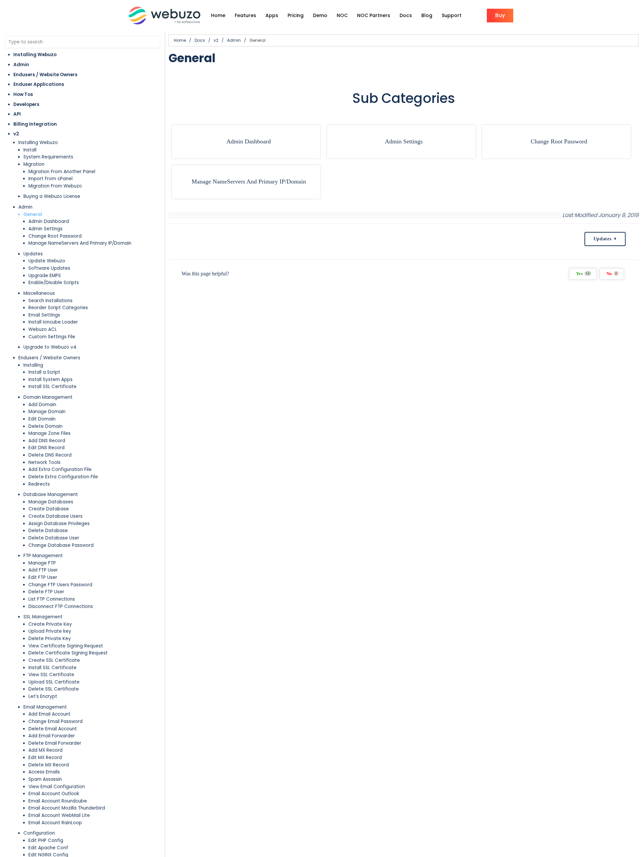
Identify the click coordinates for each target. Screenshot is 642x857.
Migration (33, 164)
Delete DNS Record (50, 455)
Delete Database (48, 530)
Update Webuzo (46, 261)
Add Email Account (49, 714)
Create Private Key (50, 624)
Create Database (48, 509)
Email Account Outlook (53, 793)
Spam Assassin (45, 779)
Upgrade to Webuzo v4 (50, 347)
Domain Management (48, 397)
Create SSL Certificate (54, 660)
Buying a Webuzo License (51, 196)
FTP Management (43, 556)
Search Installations (50, 300)
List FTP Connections (51, 599)
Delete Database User (53, 538)
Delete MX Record (48, 765)
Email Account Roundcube (57, 801)
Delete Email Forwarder (54, 743)
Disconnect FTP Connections (60, 606)
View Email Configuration (56, 786)
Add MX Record (45, 750)
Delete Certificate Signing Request (68, 653)
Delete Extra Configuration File (63, 477)
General (32, 214)
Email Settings (44, 315)
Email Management (45, 707)
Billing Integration (35, 124)
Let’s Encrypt (42, 696)
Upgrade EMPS (44, 275)
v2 (16, 134)
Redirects (39, 484)
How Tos (23, 94)
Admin (21, 65)
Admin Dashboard (48, 221)
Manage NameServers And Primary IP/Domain (79, 243)
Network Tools (44, 462)
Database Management (50, 494)
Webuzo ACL (42, 329)
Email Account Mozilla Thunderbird (66, 808)
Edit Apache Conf (48, 848)
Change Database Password (61, 545)
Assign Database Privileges (59, 523)
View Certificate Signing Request (65, 646)
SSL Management (43, 617)
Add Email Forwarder (51, 736)
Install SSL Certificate (52, 386)
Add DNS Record (46, 441)
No (612, 273)
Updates (33, 254)
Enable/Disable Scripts (53, 282)
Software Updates (49, 268)
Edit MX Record (45, 757)
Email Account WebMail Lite (59, 815)
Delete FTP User (46, 592)
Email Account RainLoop (55, 823)
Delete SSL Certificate (53, 689)
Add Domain (42, 404)
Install (29, 150)
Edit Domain (42, 419)
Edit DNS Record (46, 448)
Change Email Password (55, 721)
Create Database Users (55, 516)
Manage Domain (47, 411)
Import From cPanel (50, 178)
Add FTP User (43, 570)
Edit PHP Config (45, 840)
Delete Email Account (52, 729)
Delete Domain (45, 426)
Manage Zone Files (49, 433)
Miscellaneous (39, 293)
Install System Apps (50, 379)
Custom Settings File (51, 337)
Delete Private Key (49, 638)
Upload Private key (49, 631)
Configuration (39, 833)
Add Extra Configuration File (60, 469)
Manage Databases (50, 502)
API (17, 114)
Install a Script (44, 372)
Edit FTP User (42, 577)
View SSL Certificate (51, 674)
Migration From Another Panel (61, 171)
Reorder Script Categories (58, 307)
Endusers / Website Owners (45, 75)
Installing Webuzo (35, 54)
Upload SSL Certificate (54, 682)
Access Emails (44, 772)
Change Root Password (55, 236)
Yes (583, 273)
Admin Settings (45, 229)
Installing (33, 365)
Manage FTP (42, 563)
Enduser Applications (38, 84)
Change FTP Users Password (60, 585)
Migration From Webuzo (55, 186)
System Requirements (48, 157)
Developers (26, 104)
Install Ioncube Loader (53, 322)
